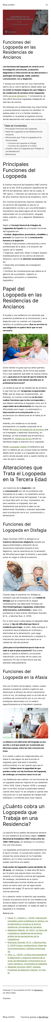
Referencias (10, 154)
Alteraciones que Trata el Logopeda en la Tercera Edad (23, 138)
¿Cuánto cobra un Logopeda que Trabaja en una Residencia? (24, 150)
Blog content (9, 5)
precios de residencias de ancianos (28, 429)
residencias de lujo (23, 438)
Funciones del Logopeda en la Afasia (22, 146)
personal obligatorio (17, 96)
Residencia (38, 990)
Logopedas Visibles (18, 447)
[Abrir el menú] (46, 4)
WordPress (43, 1017)
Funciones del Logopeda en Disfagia (22, 143)
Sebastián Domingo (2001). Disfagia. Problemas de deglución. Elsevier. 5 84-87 (27, 970)
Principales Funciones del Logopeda (21, 129)
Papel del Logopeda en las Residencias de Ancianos (23, 133)
